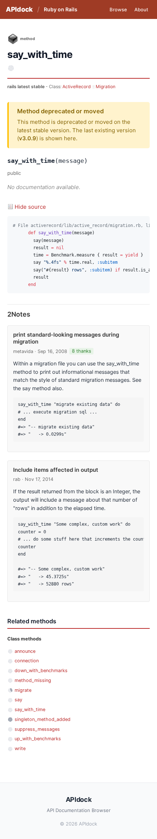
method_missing (33, 680)
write (20, 748)
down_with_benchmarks (41, 670)
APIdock (19, 9)
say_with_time (30, 709)
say (18, 699)
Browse (118, 9)
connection (27, 660)
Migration (105, 86)
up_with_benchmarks (38, 738)
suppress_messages (37, 729)
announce (25, 651)
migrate (23, 690)
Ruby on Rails (60, 9)
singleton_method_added (42, 719)
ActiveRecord (76, 86)
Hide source (30, 206)
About (141, 9)
